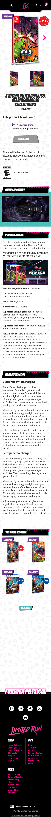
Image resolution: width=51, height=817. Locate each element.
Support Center (35, 753)
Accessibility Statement (13, 786)
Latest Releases (15, 745)
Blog (30, 745)
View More (25, 607)
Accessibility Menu (13, 780)
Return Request (35, 755)
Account (40, 5)
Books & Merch (15, 750)
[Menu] (5, 5)
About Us (32, 747)
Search (11, 5)
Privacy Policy (14, 774)
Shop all (11, 755)
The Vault (12, 753)
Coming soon (14, 747)
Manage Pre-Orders (34, 762)
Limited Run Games (25, 6)
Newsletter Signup (13, 759)
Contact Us (33, 758)
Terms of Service (15, 777)
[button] (6, 37)
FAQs (30, 750)
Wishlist (35, 5)
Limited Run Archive (13, 791)
